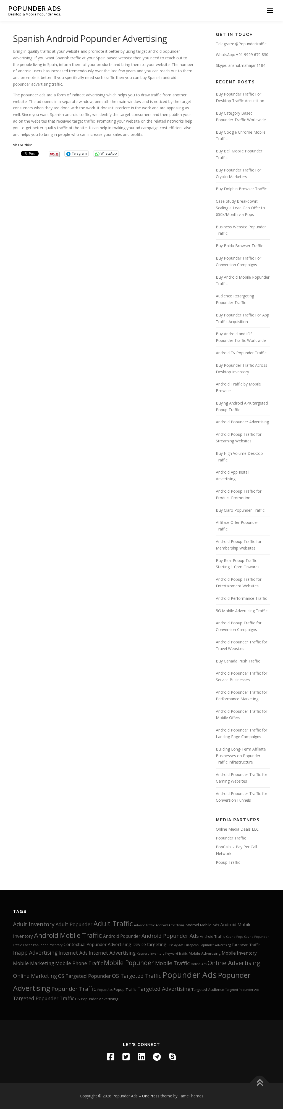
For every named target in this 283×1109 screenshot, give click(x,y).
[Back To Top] (259, 1083)
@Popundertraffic (250, 43)
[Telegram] (157, 1057)
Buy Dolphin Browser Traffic (241, 188)
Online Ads (198, 964)
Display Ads (175, 945)
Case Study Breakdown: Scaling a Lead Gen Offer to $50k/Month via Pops (240, 208)
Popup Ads (104, 990)
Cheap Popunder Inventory (42, 945)
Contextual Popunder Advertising (97, 944)
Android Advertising (170, 925)
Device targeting (149, 944)
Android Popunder (121, 936)
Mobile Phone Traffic (79, 963)
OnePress (150, 1096)
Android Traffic (212, 936)
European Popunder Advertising (207, 945)
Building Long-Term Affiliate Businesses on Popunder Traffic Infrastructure (241, 755)
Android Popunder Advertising (242, 421)
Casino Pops (234, 937)
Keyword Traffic (176, 953)
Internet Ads (73, 952)
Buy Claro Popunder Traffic (240, 510)
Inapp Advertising (35, 952)
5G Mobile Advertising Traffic (242, 610)
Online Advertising (234, 963)
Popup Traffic (228, 862)
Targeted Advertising (163, 988)
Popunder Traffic (231, 838)
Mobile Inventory (239, 953)
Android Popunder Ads (170, 935)
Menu (270, 10)
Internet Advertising (112, 952)
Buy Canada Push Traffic (238, 661)
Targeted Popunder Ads (242, 990)
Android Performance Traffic (241, 598)
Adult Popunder (74, 924)
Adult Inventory (33, 924)
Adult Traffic (113, 923)
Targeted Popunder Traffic (43, 998)
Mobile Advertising (205, 953)
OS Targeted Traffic (136, 975)
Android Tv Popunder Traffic (241, 352)
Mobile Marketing (33, 963)
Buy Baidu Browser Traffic (239, 245)
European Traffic (246, 944)
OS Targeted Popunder (84, 976)
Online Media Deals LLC (237, 829)
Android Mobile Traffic (68, 935)
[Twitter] (126, 1057)
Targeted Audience (208, 989)
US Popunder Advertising (96, 998)
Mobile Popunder (129, 962)
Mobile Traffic (172, 963)
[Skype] (172, 1057)
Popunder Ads (34, 8)
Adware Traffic (144, 925)
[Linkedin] (141, 1057)
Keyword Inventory (150, 953)
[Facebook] (110, 1057)
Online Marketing (35, 975)
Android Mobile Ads (202, 924)
